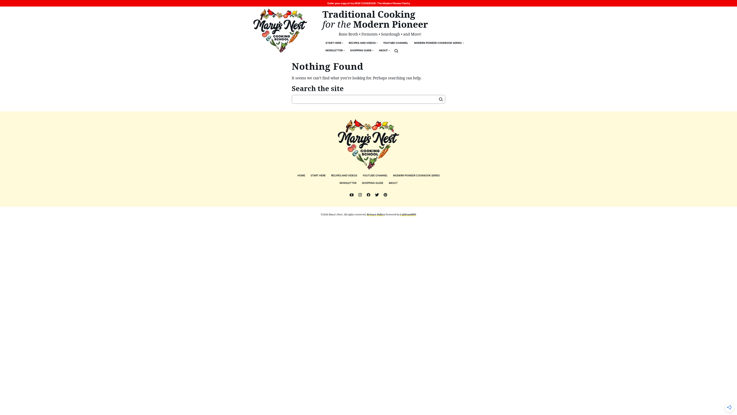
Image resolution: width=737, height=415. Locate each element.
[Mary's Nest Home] (280, 31)
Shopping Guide (361, 50)
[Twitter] (377, 195)
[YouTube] (351, 195)
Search (441, 99)
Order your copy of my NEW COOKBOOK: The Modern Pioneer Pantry (368, 3)
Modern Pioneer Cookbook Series (438, 42)
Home (301, 175)
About (383, 50)
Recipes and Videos (362, 42)
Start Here (333, 42)
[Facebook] (368, 195)
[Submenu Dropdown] (342, 43)
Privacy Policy (376, 214)
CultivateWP (408, 214)
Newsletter (334, 50)
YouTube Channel (395, 42)
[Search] (396, 51)
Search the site (318, 88)
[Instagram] (360, 195)
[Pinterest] (385, 195)
